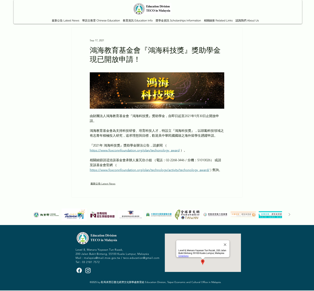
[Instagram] (88, 270)
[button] (101, 19)
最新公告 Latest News (102, 183)
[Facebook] (79, 270)
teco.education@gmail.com (141, 258)
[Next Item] (289, 214)
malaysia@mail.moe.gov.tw (102, 258)
